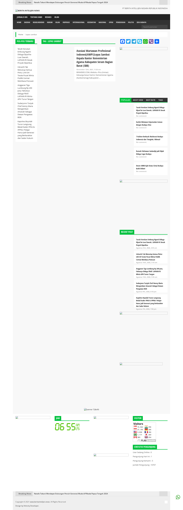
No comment (141, 116)
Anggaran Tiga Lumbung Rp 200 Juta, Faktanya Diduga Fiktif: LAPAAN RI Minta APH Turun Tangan (25, 92)
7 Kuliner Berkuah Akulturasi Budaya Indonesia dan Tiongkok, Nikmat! (149, 138)
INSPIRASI (66, 22)
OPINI (111, 22)
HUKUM (49, 22)
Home (20, 34)
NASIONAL (102, 22)
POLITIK (131, 22)
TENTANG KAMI (36, 17)
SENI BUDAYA (141, 22)
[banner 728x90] (91, 409)
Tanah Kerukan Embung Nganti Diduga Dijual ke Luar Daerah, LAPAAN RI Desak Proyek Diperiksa (25, 56)
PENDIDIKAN (120, 22)
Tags (160, 100)
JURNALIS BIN (22, 17)
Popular (125, 100)
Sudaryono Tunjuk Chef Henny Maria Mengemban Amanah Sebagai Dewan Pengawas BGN (25, 110)
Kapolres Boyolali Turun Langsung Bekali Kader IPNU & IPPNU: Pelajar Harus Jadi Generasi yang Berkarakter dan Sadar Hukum (26, 129)
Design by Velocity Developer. (27, 506)
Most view (138, 100)
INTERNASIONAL (78, 22)
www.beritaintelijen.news (40, 502)
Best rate (150, 100)
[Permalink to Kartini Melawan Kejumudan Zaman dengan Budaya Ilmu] (127, 126)
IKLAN (56, 17)
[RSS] (166, 502)
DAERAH (27, 22)
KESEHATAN (91, 22)
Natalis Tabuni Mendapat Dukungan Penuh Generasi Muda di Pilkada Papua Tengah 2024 (71, 2)
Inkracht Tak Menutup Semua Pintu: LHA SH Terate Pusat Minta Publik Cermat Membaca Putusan (26, 74)
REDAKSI (48, 17)
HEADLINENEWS (38, 22)
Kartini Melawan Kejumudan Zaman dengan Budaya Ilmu (149, 123)
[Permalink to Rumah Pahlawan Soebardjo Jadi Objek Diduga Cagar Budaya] (127, 155)
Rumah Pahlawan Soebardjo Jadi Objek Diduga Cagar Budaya (150, 152)
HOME (19, 22)
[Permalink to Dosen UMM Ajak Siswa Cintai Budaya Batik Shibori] (127, 169)
